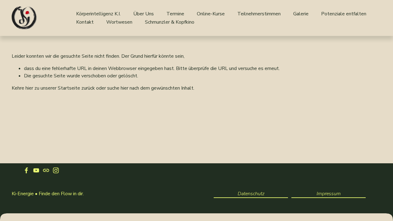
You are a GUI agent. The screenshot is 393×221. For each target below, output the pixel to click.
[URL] (46, 170)
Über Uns (143, 13)
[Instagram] (56, 170)
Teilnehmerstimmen (259, 13)
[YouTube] (36, 170)
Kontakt (85, 22)
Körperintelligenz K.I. (98, 13)
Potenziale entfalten (343, 13)
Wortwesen (119, 22)
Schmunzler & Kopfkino (169, 22)
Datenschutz (251, 193)
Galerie (301, 13)
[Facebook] (26, 170)
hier (29, 88)
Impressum (329, 193)
